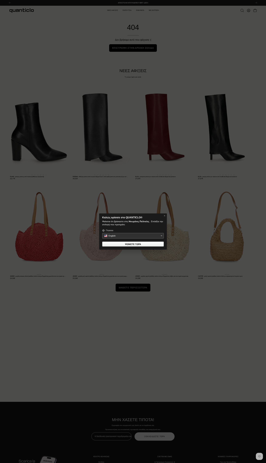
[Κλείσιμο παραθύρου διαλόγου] (164, 215)
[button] (133, 236)
